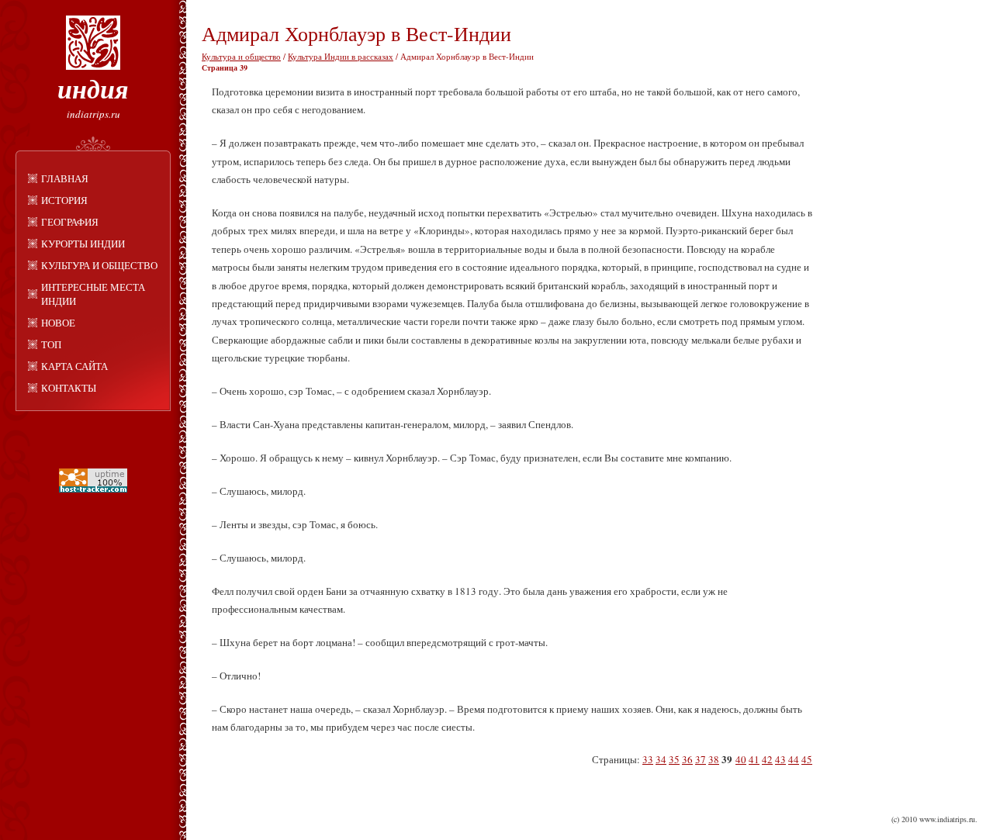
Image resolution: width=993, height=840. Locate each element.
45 (806, 759)
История (64, 200)
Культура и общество (99, 265)
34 (661, 759)
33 (647, 759)
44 (793, 759)
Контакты (68, 388)
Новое (58, 323)
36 (687, 759)
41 (754, 759)
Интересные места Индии (93, 294)
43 (780, 759)
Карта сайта (74, 366)
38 (713, 759)
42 (767, 759)
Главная (64, 178)
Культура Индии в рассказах (340, 56)
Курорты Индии (83, 244)
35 (674, 759)
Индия (93, 88)
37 (700, 759)
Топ (51, 344)
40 (740, 759)
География (70, 222)
